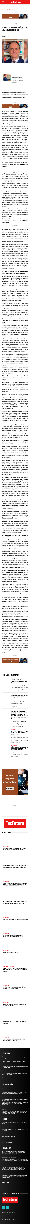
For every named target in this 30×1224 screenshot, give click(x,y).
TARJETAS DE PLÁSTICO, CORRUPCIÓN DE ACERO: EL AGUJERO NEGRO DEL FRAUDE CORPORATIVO (15, 1127)
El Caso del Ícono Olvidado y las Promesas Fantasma (14, 1064)
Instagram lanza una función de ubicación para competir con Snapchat (14, 1005)
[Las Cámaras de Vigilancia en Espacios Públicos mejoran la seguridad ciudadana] (6, 979)
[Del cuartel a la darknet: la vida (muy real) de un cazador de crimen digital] (6, 732)
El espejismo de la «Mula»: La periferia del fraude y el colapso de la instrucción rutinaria (15, 1172)
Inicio (3, 9)
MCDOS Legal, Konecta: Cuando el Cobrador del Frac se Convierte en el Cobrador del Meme (14, 849)
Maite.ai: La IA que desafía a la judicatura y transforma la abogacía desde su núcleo (13, 935)
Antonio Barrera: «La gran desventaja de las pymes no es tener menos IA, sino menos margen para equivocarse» (15, 1103)
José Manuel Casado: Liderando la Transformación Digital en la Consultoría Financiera (19, 748)
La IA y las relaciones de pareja (10, 952)
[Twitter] (10, 67)
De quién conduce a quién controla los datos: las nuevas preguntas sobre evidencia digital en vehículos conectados (15, 1164)
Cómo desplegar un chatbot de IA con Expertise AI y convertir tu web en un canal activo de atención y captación (14, 1057)
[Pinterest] (15, 67)
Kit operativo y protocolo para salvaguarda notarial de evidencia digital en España (15, 1157)
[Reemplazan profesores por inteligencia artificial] (6, 911)
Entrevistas (10, 9)
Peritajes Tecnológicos (9, 966)
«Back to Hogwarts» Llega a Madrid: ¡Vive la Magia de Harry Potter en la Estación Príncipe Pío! (15, 902)
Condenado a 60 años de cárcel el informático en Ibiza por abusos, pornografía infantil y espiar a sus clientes (15, 1160)
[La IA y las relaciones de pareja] (6, 944)
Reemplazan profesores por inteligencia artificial (15, 919)
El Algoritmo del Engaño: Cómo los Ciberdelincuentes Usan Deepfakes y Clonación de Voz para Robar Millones (15, 1108)
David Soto (15, 75)
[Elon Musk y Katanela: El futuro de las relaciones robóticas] (6, 1014)
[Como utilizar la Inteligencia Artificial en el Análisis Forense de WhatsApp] (6, 1031)
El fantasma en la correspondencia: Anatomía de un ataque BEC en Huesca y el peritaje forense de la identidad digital (14, 1176)
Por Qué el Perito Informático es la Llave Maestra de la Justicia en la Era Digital (14, 1074)
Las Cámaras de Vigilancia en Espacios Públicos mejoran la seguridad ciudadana (14, 987)
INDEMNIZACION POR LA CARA (8, 1142)
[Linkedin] (12, 86)
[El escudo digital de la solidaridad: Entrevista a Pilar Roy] (6, 681)
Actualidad (14, 729)
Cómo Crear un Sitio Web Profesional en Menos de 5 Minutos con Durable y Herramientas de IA (14, 1093)
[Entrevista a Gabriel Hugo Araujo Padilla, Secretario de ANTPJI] (6, 696)
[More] (24, 67)
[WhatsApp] (19, 67)
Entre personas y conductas (8, 1136)
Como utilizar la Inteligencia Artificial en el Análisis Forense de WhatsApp (14, 1039)
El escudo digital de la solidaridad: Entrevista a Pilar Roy (19, 681)
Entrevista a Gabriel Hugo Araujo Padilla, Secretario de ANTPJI (19, 696)
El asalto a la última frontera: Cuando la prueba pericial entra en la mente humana (13, 1133)
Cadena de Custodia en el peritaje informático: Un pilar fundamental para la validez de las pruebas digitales (15, 969)
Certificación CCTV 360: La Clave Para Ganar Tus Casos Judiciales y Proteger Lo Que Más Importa (14, 866)
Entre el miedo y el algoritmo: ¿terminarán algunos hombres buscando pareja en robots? (14, 1139)
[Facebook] (5, 67)
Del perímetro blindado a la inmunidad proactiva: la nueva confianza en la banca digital (14, 1071)
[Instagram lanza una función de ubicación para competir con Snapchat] (6, 996)
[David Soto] (7, 80)
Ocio (12, 678)
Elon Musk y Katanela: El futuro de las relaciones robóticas (15, 1022)
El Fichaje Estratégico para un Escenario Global (13, 1061)
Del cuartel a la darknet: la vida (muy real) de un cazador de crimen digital (19, 732)
